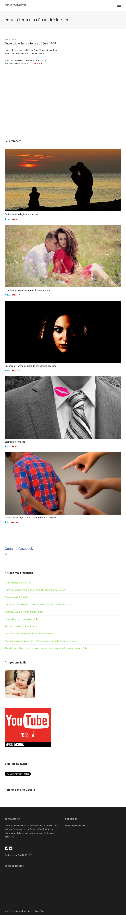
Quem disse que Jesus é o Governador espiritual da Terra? (35, 589)
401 (8, 446)
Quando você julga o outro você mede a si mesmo (30, 517)
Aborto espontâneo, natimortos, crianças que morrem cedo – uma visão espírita (46, 648)
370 (8, 219)
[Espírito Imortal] (6, 553)
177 (8, 295)
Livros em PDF (11, 39)
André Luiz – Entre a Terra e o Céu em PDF (30, 43)
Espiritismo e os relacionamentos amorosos (27, 290)
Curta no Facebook (19, 549)
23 (8, 522)
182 (8, 371)
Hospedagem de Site (75, 825)
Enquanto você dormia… (17, 597)
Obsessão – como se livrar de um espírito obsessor (31, 366)
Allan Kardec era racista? (18, 582)
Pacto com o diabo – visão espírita (23, 626)
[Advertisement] (63, 106)
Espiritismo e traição (15, 441)
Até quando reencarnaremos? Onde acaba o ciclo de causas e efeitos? (41, 640)
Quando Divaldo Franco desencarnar (24, 611)
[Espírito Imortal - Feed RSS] (30, 855)
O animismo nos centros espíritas (22, 618)
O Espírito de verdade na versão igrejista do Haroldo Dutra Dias (38, 604)
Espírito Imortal (15, 5)
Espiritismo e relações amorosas (21, 214)
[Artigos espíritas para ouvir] (20, 683)
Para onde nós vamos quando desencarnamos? (29, 633)
